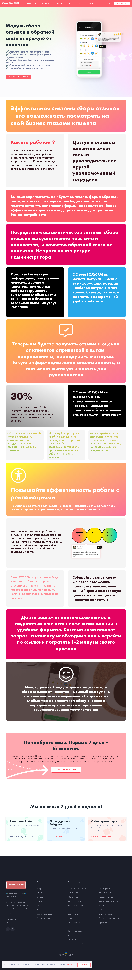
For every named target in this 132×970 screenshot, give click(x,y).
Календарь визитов (74, 901)
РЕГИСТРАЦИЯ (121, 3)
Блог (38, 905)
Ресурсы (57, 3)
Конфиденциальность (44, 918)
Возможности (30, 3)
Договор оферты (43, 910)
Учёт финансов (73, 910)
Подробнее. (71, 964)
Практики (40, 901)
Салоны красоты (104, 888)
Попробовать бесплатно (18, 77)
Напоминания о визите (76, 905)
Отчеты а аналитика (75, 931)
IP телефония (72, 939)
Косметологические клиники (108, 901)
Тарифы (39, 888)
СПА (100, 910)
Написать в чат (57, 836)
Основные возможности (77, 888)
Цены (68, 3)
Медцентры (102, 905)
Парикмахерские (104, 893)
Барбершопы (103, 922)
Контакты (89, 3)
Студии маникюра (105, 914)
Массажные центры (105, 897)
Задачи (70, 918)
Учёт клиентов (73, 897)
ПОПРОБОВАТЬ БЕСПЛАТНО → (66, 770)
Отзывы (78, 3)
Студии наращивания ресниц (109, 918)
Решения (44, 3)
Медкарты (71, 935)
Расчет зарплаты (74, 914)
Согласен (84, 965)
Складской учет (73, 927)
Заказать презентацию (101, 836)
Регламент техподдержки (46, 914)
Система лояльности (75, 944)
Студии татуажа (104, 927)
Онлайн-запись (73, 893)
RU (107, 3)
